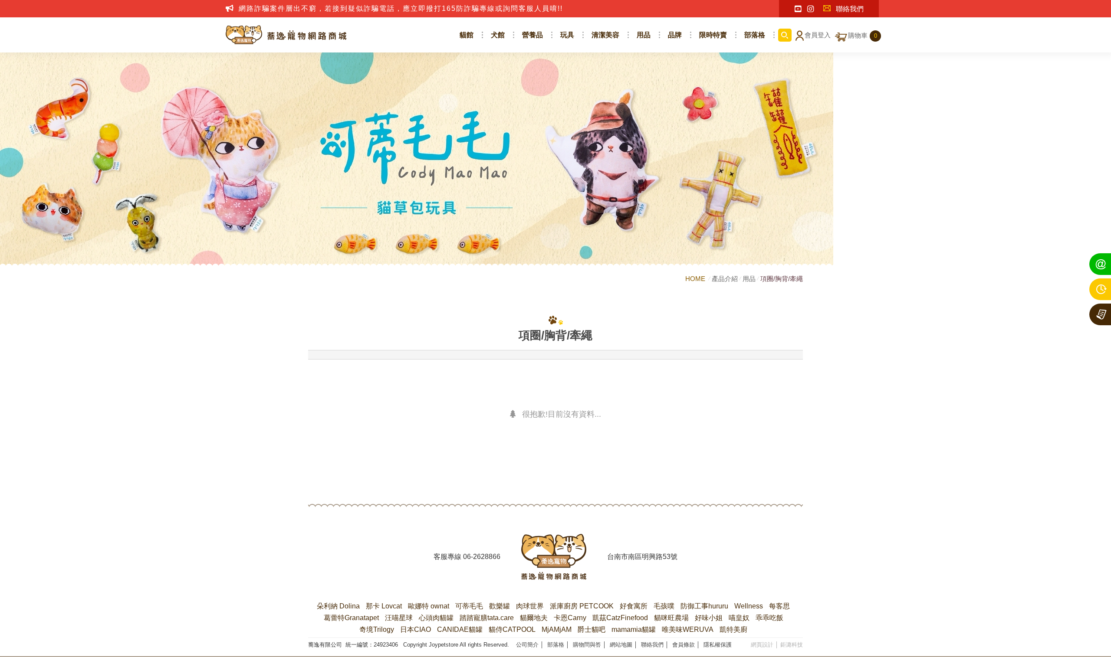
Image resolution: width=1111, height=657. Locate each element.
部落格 (754, 35)
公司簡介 (527, 644)
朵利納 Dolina (338, 606)
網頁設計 (762, 644)
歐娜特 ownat (428, 606)
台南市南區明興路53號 (642, 556)
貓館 (466, 35)
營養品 (532, 35)
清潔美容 (605, 35)
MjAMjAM (557, 629)
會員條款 (683, 644)
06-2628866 (481, 556)
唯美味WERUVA (687, 629)
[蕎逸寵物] (286, 34)
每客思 (779, 606)
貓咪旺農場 (671, 617)
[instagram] (810, 9)
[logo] (553, 557)
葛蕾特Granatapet (351, 617)
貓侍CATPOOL (512, 629)
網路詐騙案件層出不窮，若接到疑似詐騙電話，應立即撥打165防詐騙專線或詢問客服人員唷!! (401, 8)
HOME (696, 278)
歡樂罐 (499, 606)
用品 (644, 35)
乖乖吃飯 (769, 617)
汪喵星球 (399, 617)
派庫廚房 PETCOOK (582, 606)
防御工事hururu (704, 606)
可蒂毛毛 (469, 606)
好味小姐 (709, 617)
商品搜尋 (785, 35)
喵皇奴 (739, 617)
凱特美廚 (733, 629)
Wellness (748, 606)
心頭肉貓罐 (436, 617)
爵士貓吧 (591, 629)
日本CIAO (415, 629)
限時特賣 (713, 35)
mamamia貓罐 (633, 629)
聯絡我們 (850, 9)
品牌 (675, 35)
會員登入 (818, 35)
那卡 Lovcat (384, 606)
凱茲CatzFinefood (620, 617)
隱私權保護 (717, 644)
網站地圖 (621, 644)
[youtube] (798, 9)
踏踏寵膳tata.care (487, 617)
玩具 (567, 35)
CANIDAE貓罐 (460, 629)
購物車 (862, 35)
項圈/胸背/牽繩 (781, 278)
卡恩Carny (570, 617)
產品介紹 (725, 278)
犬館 (498, 35)
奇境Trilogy (376, 629)
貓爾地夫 (534, 617)
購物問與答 (587, 644)
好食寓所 (634, 606)
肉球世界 (530, 606)
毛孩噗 (664, 606)
